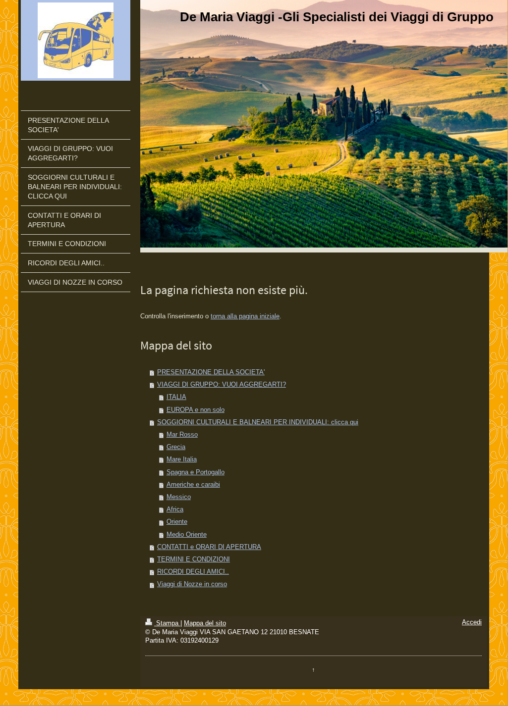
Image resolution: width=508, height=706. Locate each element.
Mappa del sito (205, 623)
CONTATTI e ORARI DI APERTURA (209, 547)
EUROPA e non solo (196, 409)
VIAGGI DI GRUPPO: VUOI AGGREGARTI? (221, 384)
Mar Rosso (182, 434)
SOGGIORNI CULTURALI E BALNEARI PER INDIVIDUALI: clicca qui (257, 422)
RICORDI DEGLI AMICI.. (193, 571)
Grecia (176, 447)
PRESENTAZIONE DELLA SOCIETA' (211, 372)
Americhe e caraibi (193, 484)
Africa (175, 509)
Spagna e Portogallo (196, 472)
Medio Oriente (187, 534)
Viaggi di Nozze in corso (192, 584)
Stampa (167, 623)
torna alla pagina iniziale (245, 316)
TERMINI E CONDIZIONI (193, 559)
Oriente (177, 521)
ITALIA (176, 397)
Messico (179, 497)
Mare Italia (182, 459)
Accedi (472, 622)
